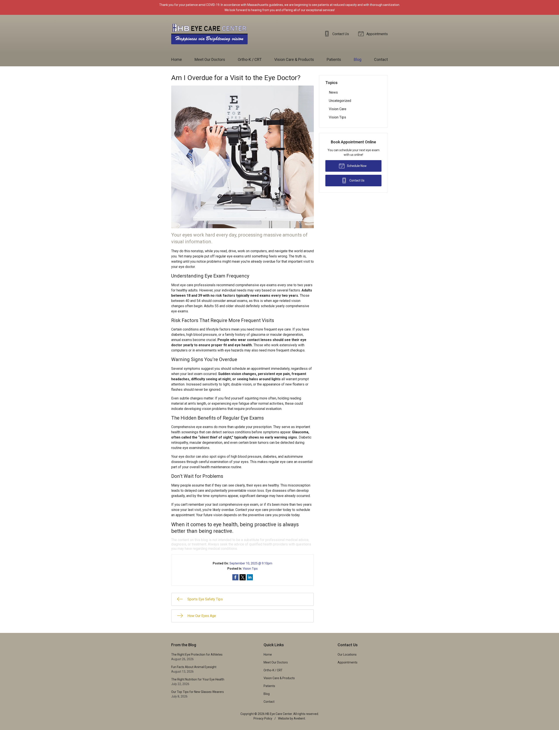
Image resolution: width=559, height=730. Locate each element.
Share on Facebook (235, 577)
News (333, 92)
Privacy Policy (263, 718)
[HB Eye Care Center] (209, 34)
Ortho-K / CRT (250, 59)
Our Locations (347, 654)
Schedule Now (356, 166)
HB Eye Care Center (278, 714)
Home (176, 59)
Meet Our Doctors (210, 59)
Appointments (377, 34)
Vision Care (337, 109)
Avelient (299, 718)
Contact (381, 59)
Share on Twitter (243, 577)
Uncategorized (340, 101)
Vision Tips (250, 568)
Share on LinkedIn (250, 577)
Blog (357, 59)
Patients (334, 59)
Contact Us (340, 34)
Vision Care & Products (294, 59)
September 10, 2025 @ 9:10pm (250, 563)
